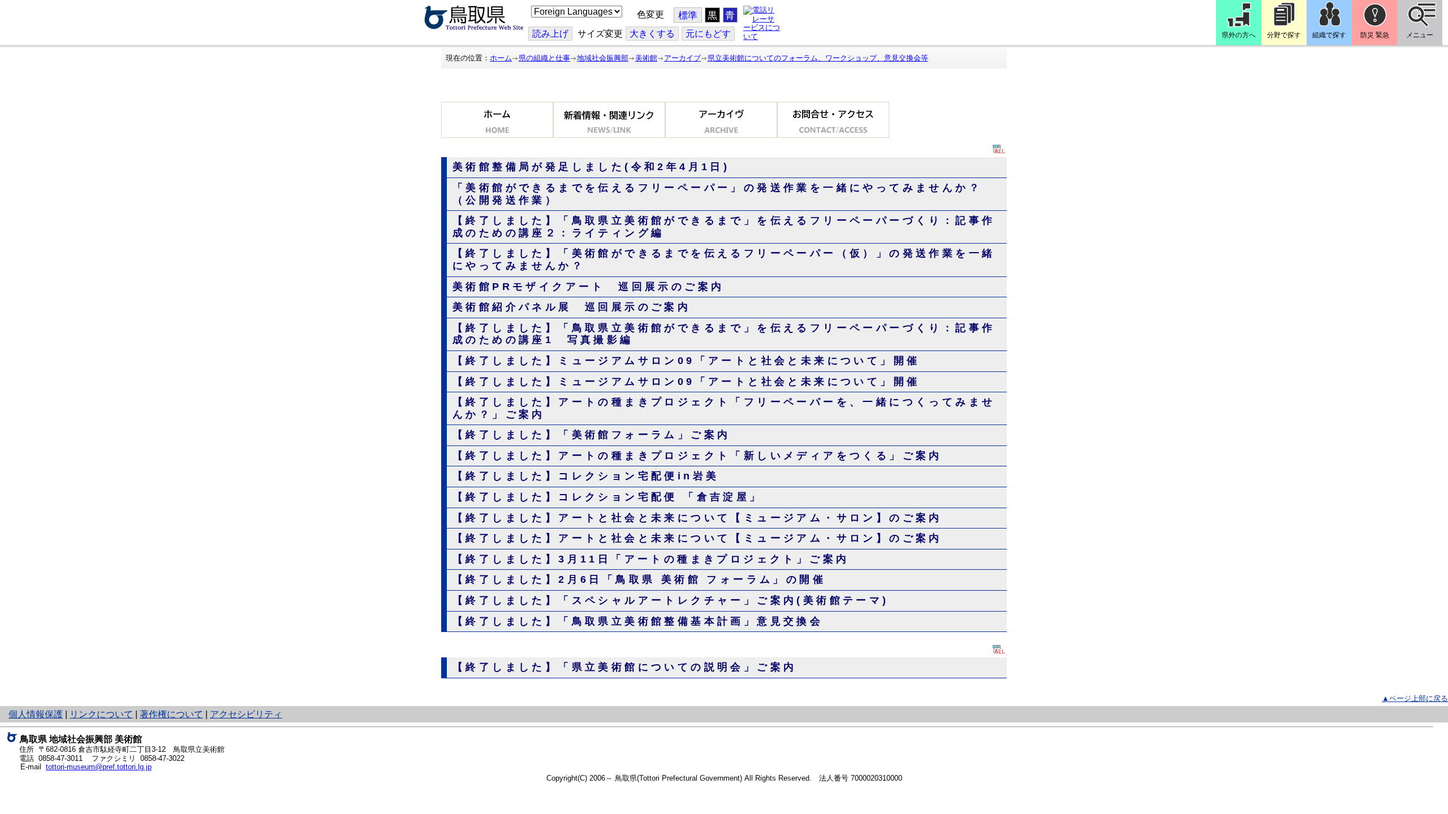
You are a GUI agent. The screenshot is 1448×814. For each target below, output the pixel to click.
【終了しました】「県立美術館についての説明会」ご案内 (624, 667)
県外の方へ (1239, 35)
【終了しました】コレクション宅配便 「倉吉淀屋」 (608, 497)
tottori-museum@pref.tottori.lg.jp (99, 767)
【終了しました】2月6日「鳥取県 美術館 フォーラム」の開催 (639, 579)
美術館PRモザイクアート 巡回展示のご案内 (588, 286)
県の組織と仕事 (544, 58)
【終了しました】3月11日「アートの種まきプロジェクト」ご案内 (651, 559)
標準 (687, 15)
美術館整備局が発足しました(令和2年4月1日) (591, 166)
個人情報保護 (35, 714)
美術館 (646, 58)
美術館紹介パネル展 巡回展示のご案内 (572, 307)
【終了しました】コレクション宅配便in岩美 (586, 476)
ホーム (501, 58)
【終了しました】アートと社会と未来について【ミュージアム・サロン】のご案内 (697, 517)
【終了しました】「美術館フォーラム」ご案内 (591, 434)
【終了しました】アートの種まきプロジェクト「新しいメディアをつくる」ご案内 (697, 455)
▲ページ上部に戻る (1415, 698)
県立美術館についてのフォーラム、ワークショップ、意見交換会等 (818, 58)
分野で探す (1284, 35)
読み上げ (550, 33)
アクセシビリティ (246, 714)
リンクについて (101, 714)
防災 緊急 (1374, 35)
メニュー (1419, 35)
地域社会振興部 (602, 58)
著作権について (171, 714)
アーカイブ (682, 58)
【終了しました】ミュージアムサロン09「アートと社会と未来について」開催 (686, 360)
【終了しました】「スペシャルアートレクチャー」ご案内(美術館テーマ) (671, 600)
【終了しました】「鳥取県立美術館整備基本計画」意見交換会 (638, 621)
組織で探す (1329, 35)
